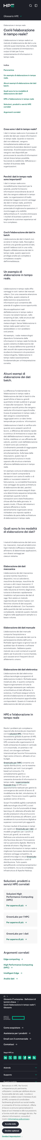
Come (12, 1027)
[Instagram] (15, 1057)
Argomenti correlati (12, 112)
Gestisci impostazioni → (12, 1136)
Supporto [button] (8, 1075)
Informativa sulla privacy (18, 1119)
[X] (10, 1057)
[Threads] (20, 1057)
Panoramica (9, 70)
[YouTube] (29, 1057)
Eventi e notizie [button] (10, 1082)
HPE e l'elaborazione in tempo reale (19, 99)
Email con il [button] (16, 1038)
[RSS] (34, 1057)
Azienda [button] (7, 1068)
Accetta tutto (10, 1124)
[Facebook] (24, 1057)
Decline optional (12, 1131)
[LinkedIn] (5, 1057)
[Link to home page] (5, 996)
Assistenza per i (15, 1033)
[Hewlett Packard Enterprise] (9, 5)
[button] (30, 5)
